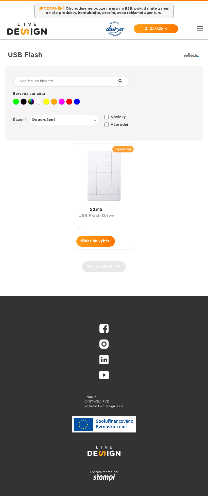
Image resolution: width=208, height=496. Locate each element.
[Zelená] (16, 102)
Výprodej (119, 125)
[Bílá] (39, 102)
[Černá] (24, 102)
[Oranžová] (54, 102)
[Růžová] (62, 102)
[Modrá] (77, 102)
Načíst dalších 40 (103, 266)
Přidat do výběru (96, 241)
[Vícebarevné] (31, 102)
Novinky (118, 117)
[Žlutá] (46, 102)
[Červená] (69, 102)
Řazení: (20, 120)
